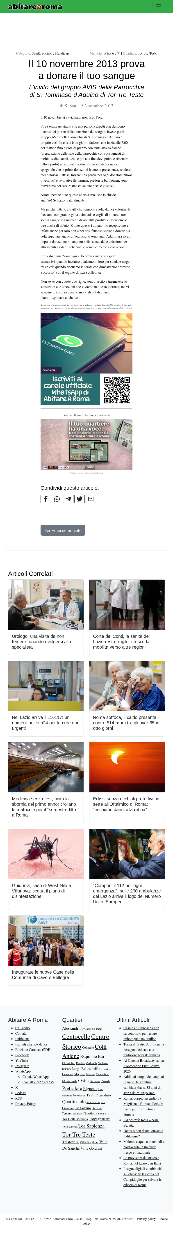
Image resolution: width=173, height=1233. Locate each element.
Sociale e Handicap (55, 53)
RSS (18, 1098)
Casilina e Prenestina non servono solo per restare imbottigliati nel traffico (141, 1033)
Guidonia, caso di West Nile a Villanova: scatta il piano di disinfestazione (41, 891)
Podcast (20, 1092)
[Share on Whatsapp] (57, 499)
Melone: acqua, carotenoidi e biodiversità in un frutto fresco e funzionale (143, 1147)
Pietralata (72, 1088)
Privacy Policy (25, 1103)
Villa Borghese (89, 1142)
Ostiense (95, 1081)
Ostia (83, 1080)
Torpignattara (99, 1118)
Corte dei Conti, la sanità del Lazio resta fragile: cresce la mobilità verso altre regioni (121, 642)
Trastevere (70, 1141)
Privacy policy (146, 1219)
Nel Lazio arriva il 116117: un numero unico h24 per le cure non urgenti (46, 723)
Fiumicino (68, 1063)
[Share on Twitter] (79, 499)
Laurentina (67, 1074)
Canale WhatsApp (36, 1076)
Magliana (79, 1074)
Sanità (36, 53)
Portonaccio (79, 1095)
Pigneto (90, 1088)
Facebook (22, 1054)
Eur (101, 1056)
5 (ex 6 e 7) (112, 53)
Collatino (88, 1047)
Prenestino (103, 1095)
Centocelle (76, 1036)
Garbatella (91, 1063)
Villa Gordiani (91, 1148)
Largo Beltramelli (85, 1068)
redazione (115, 308)
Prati (91, 1095)
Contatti (21, 1033)
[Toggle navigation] (158, 6)
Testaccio (77, 1113)
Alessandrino (73, 1028)
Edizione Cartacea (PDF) (33, 1049)
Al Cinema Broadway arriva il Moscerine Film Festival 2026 (143, 1065)
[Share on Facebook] (46, 499)
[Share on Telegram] (68, 499)
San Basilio (93, 1102)
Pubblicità (22, 1038)
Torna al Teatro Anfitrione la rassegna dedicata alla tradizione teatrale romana (143, 1049)
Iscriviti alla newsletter (31, 1044)
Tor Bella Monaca (75, 1118)
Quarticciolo (74, 1101)
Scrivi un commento (63, 530)
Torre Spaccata (69, 1126)
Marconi (90, 1074)
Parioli (105, 1081)
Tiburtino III (102, 1113)
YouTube (21, 1060)
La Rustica (104, 1069)
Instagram (22, 1065)
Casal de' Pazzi (93, 1029)
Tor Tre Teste (147, 53)
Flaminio (80, 1063)
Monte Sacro (102, 1074)
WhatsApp (23, 1071)
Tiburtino (89, 1113)
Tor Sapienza (91, 1125)
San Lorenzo (83, 1108)
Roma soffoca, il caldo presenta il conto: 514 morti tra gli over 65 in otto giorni (126, 723)
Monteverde (69, 1081)
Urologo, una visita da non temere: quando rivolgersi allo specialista (41, 642)
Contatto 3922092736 (38, 1082)
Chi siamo (22, 1027)
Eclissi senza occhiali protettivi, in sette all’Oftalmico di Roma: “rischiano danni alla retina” (126, 804)
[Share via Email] (91, 499)
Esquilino (88, 1056)
